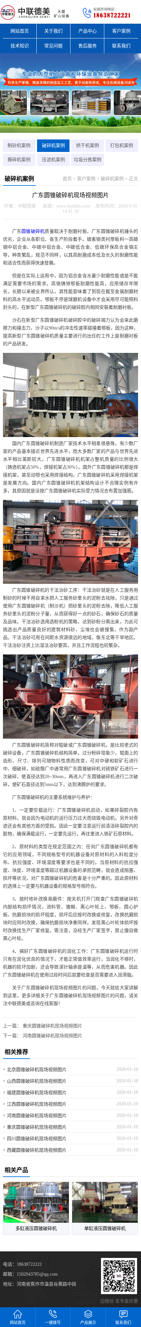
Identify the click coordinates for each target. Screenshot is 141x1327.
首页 (67, 178)
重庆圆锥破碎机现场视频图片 (52, 1025)
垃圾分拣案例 (87, 159)
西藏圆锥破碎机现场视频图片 (37, 1150)
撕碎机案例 (19, 159)
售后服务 (87, 45)
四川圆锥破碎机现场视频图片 (37, 1138)
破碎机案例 (53, 145)
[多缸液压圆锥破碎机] (36, 1202)
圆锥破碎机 (33, 231)
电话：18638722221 (22, 1264)
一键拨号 (53, 1322)
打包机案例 (121, 145)
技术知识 (19, 45)
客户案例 (121, 31)
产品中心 (87, 31)
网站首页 (19, 31)
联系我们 (121, 45)
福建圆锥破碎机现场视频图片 (37, 1092)
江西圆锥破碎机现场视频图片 (37, 1104)
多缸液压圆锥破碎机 (36, 1228)
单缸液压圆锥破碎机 (105, 1228)
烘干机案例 (87, 145)
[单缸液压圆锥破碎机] (105, 1202)
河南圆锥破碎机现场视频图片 (52, 1035)
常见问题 (53, 45)
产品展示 (88, 1322)
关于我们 (53, 31)
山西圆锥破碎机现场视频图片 (37, 1081)
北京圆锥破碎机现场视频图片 (37, 1069)
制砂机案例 (19, 145)
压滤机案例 (53, 159)
